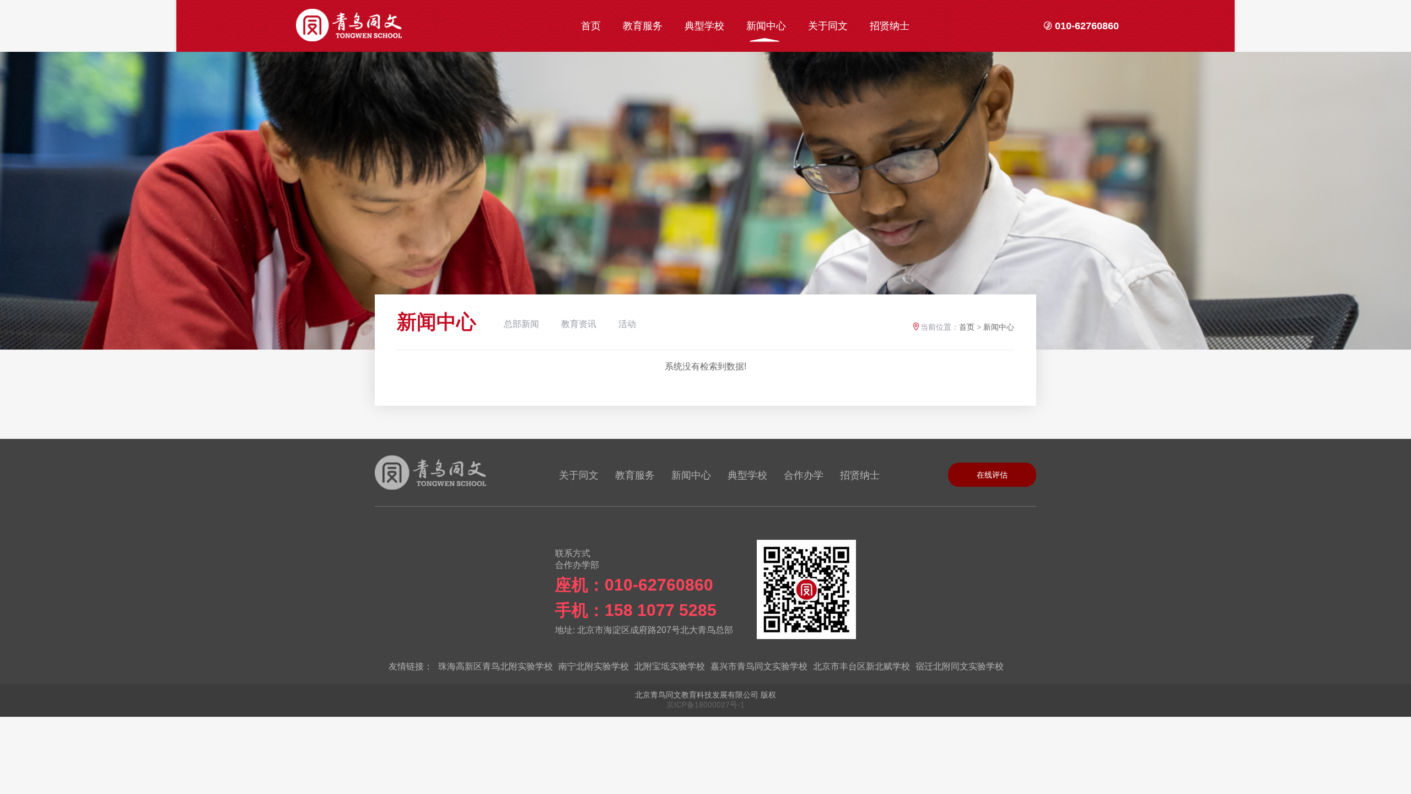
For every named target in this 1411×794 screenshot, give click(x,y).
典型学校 (704, 25)
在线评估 (992, 474)
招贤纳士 (889, 25)
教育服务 (643, 25)
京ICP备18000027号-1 (705, 704)
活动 (627, 324)
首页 (591, 25)
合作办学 (803, 475)
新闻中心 (766, 25)
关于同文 (828, 25)
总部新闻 (521, 324)
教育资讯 (578, 324)
